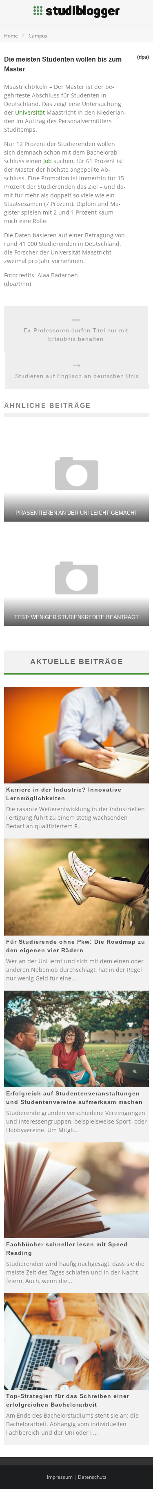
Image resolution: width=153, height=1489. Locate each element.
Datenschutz (92, 1477)
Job (47, 161)
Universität (30, 112)
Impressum (60, 1477)
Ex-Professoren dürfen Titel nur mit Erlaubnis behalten (76, 334)
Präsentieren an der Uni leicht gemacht (76, 513)
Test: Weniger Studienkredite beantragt (76, 617)
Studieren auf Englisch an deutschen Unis (77, 376)
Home (11, 35)
